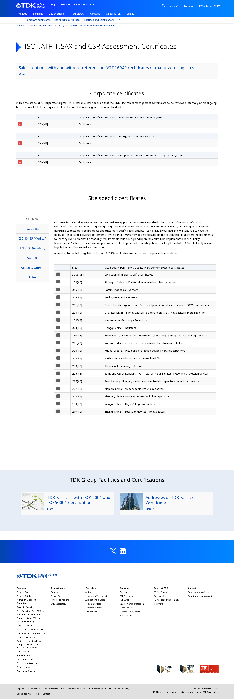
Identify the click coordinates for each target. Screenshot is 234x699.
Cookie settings (24, 693)
